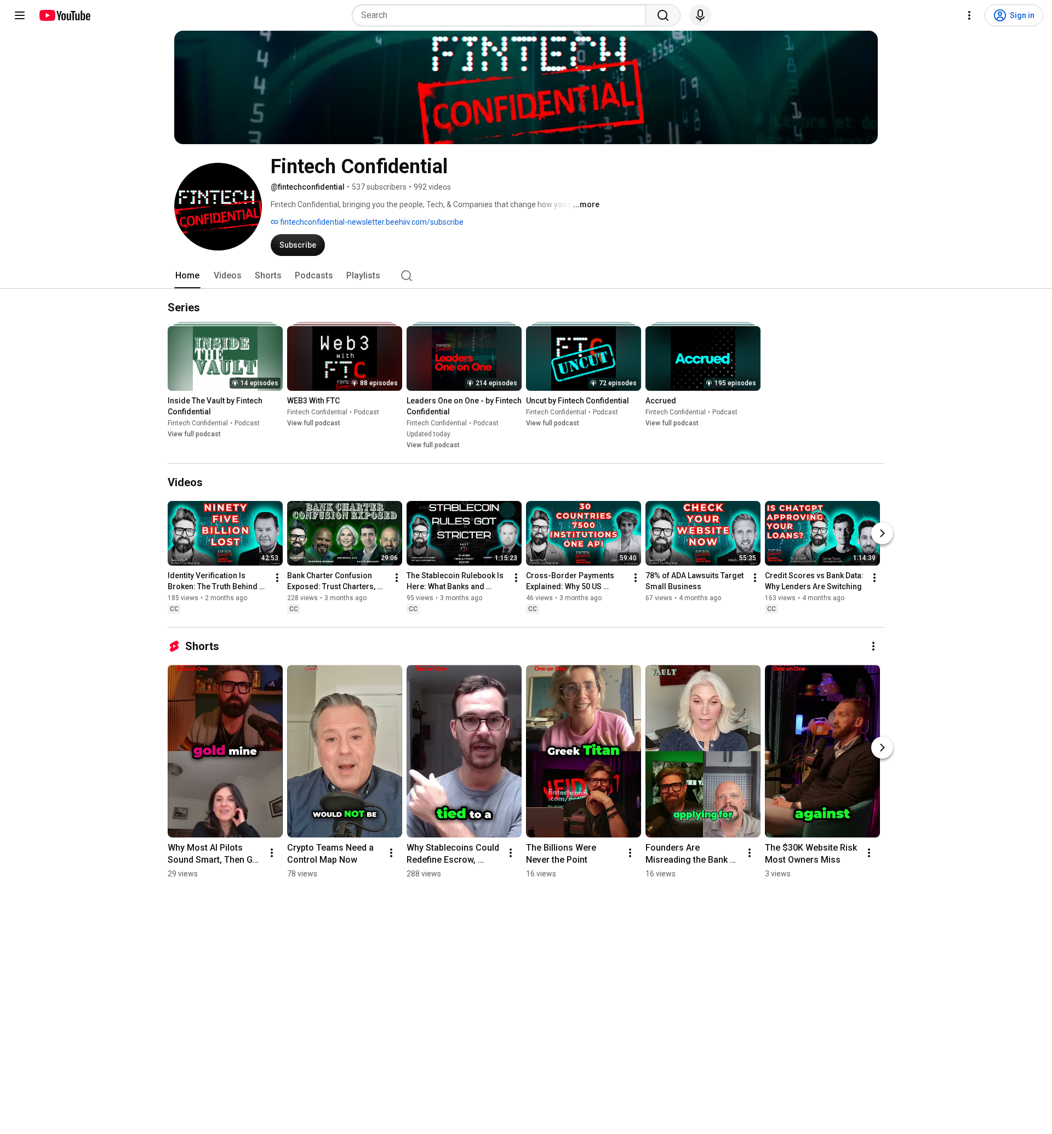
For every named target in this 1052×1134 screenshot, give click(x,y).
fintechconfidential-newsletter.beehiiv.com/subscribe (371, 222)
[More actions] (277, 578)
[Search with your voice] (700, 15)
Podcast (247, 423)
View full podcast (194, 434)
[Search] (663, 15)
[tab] (187, 276)
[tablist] (526, 276)
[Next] (882, 533)
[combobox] (502, 15)
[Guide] (19, 15)
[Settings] (969, 15)
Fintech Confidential (198, 423)
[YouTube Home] (64, 15)
